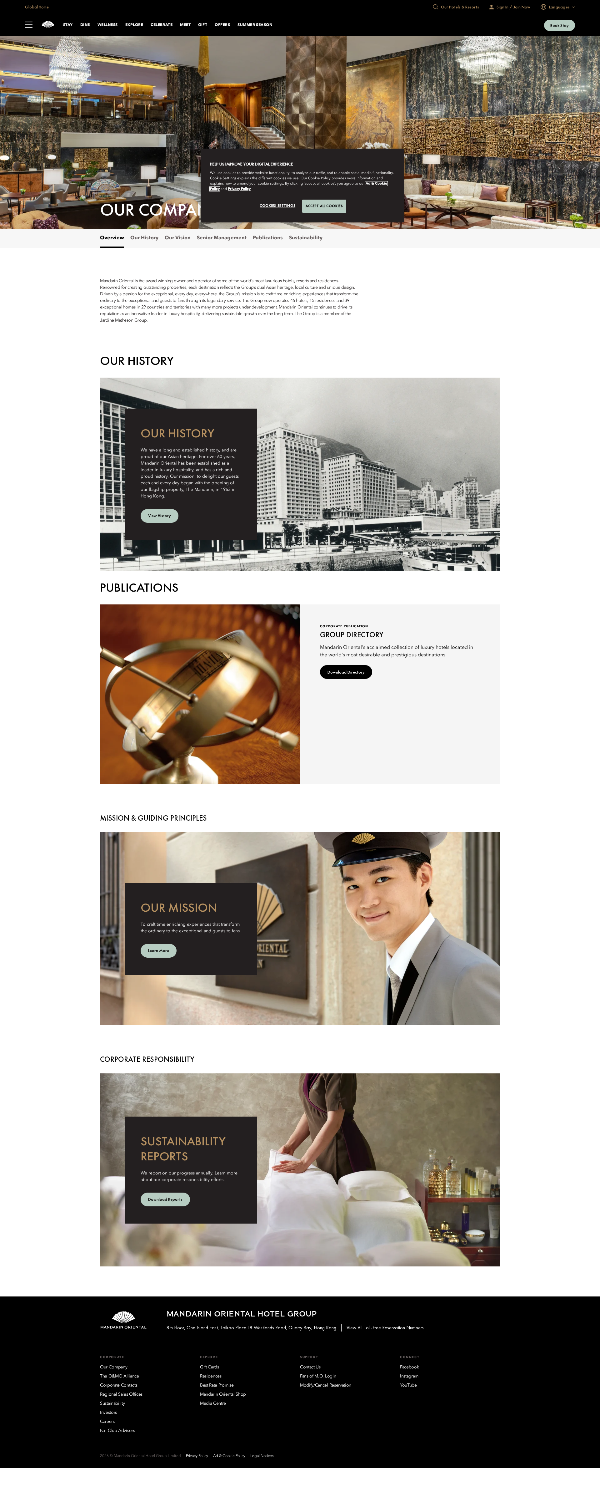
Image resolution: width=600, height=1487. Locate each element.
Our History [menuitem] (144, 238)
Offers (222, 25)
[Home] (48, 25)
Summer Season (255, 25)
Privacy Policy (239, 189)
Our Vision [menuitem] (178, 238)
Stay (68, 25)
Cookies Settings (277, 205)
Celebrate (161, 25)
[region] (302, 185)
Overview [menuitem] (112, 238)
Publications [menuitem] (268, 238)
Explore (134, 25)
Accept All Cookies (324, 206)
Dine (85, 25)
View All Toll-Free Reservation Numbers (385, 1327)
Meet (185, 25)
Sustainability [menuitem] (305, 238)
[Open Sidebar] (28, 25)
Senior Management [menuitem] (222, 238)
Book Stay (559, 25)
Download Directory (346, 672)
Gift (202, 25)
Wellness (108, 25)
